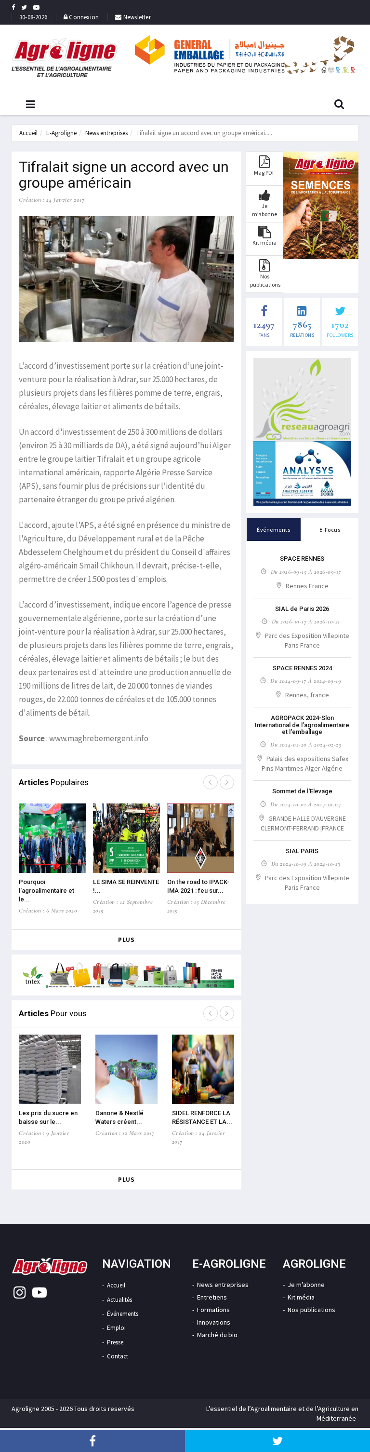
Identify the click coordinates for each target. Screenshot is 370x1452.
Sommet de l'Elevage (302, 791)
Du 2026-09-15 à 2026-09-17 (306, 572)
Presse (115, 1342)
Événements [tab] (273, 529)
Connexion (83, 17)
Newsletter (136, 17)
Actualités (119, 1300)
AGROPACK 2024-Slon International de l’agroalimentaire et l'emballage (302, 724)
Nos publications (311, 1309)
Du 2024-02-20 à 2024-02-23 (305, 744)
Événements (122, 1314)
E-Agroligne (61, 133)
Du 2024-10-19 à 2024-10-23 (306, 864)
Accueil (28, 133)
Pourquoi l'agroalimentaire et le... (46, 890)
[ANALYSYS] (302, 473)
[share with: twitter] (277, 1441)
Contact (117, 1356)
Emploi (116, 1328)
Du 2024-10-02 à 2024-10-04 (305, 804)
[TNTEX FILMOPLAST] (126, 975)
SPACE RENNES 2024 (302, 668)
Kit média (301, 1297)
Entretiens (212, 1297)
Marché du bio (217, 1334)
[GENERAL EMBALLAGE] (245, 54)
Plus (126, 940)
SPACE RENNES (302, 558)
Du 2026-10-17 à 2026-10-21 (306, 621)
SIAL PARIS (302, 851)
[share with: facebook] (92, 1441)
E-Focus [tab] (330, 529)
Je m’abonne (306, 1284)
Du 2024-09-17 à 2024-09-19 (305, 681)
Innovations (213, 1322)
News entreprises (106, 133)
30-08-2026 (33, 17)
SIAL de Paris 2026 (302, 608)
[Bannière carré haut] (302, 399)
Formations (213, 1309)
